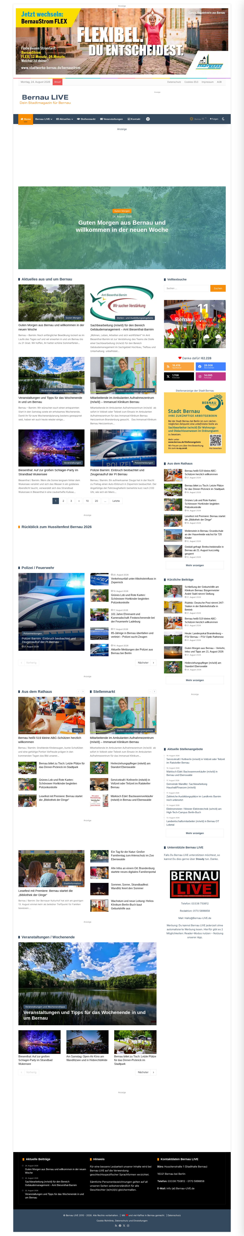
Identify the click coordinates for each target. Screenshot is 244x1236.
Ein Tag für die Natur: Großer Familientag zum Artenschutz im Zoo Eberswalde (132, 855)
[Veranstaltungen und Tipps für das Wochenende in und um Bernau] (87, 983)
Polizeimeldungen (147, 568)
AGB (219, 81)
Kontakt (135, 119)
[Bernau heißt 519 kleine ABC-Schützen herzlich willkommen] (173, 475)
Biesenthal (142, 839)
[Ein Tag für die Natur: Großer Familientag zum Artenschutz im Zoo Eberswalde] (99, 856)
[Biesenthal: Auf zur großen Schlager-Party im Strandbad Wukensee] (39, 1042)
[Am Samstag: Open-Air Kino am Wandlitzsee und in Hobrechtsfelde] (87, 1042)
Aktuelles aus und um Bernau (47, 279)
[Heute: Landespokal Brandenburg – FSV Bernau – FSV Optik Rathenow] (173, 638)
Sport (45, 839)
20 (96, 500)
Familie (27, 839)
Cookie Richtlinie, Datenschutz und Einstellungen (122, 1220)
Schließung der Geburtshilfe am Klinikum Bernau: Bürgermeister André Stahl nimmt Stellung (202, 590)
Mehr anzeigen (195, 565)
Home (27, 119)
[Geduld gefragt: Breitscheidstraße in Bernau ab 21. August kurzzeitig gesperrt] (173, 551)
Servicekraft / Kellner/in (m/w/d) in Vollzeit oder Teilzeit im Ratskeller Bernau (130, 783)
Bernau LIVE (42, 119)
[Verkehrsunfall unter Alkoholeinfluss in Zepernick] (99, 579)
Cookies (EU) (191, 81)
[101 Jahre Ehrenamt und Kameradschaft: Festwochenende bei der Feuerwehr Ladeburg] (99, 614)
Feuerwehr (131, 568)
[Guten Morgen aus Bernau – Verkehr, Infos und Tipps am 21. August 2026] (173, 652)
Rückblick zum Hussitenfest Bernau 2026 (57, 527)
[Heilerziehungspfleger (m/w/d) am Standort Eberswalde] (99, 768)
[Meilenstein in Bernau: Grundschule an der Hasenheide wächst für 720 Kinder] (173, 535)
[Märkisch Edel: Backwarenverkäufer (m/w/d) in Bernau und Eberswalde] (99, 800)
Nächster (143, 662)
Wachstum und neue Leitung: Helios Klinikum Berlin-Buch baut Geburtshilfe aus (132, 905)
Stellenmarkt (88, 119)
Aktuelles (65, 119)
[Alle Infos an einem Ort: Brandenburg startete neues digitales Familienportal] (99, 872)
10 (87, 500)
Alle (121, 568)
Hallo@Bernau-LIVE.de (198, 918)
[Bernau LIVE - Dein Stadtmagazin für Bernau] (45, 99)
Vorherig (31, 662)
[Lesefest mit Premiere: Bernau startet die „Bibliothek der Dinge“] (27, 800)
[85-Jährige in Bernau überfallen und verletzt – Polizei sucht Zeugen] (99, 633)
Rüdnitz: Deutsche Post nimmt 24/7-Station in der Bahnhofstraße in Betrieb (204, 606)
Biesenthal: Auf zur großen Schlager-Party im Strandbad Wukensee (35, 1060)
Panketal (121, 839)
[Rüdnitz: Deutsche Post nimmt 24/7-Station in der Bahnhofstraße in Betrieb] (173, 607)
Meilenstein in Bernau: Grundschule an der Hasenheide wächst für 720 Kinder (204, 534)
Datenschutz (174, 81)
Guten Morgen (122, 211)
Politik (62, 839)
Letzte (116, 500)
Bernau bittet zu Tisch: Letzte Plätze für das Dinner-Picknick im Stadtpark (135, 1060)
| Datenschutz (173, 1215)
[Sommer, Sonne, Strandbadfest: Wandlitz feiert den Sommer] (99, 889)
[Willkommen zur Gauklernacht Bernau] (122, 156)
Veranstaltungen (113, 119)
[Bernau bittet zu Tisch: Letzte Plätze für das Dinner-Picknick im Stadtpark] (27, 768)
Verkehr (80, 839)
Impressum (208, 81)
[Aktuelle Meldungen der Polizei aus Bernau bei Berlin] (99, 650)
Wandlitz (101, 839)
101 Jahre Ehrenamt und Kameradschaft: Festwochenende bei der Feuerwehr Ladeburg (133, 618)
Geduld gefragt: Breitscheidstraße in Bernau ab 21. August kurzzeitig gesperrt (204, 550)
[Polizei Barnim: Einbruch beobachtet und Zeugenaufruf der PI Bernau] (51, 612)
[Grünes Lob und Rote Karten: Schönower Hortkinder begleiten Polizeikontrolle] (99, 595)
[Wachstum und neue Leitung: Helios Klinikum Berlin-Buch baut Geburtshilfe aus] (99, 905)
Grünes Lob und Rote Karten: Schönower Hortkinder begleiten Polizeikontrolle (130, 599)
